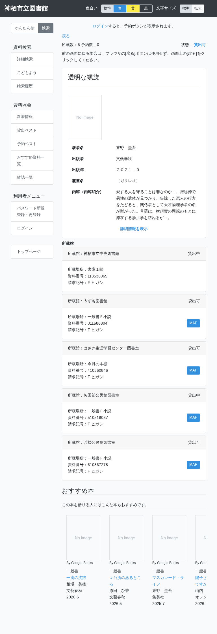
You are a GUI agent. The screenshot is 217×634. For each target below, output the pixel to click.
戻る (66, 36)
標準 (107, 8)
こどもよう (27, 72)
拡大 (198, 8)
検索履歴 (25, 86)
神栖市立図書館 (26, 8)
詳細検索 (25, 59)
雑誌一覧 (25, 177)
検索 (46, 28)
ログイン (25, 228)
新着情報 (25, 116)
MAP (193, 323)
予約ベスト (27, 143)
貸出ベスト (27, 130)
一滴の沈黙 (76, 577)
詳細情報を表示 (134, 228)
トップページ (29, 251)
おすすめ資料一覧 (31, 160)
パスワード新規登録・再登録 (31, 211)
